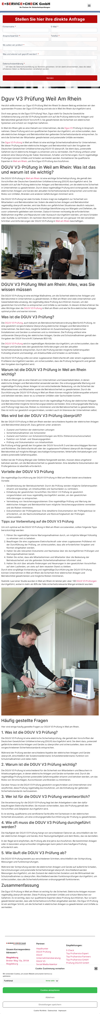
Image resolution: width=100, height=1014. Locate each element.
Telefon (55, 36)
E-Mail (54, 27)
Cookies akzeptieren (50, 990)
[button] (96, 968)
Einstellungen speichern (50, 1004)
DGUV (39, 954)
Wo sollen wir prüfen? (13, 45)
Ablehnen (50, 997)
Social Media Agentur (46, 964)
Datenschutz (52, 1011)
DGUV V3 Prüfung (33, 308)
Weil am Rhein (20, 161)
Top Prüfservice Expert (77, 953)
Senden (50, 78)
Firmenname (9, 27)
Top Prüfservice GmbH (77, 959)
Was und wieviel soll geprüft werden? (21, 54)
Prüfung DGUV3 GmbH (77, 962)
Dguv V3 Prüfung (13, 142)
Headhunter (42, 948)
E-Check (70, 950)
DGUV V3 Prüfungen (86, 581)
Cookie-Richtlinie (40, 1011)
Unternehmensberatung (48, 958)
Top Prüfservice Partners (78, 956)
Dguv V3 (68, 128)
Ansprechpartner (11, 36)
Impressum (62, 1011)
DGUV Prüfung (43, 951)
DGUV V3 (40, 961)
